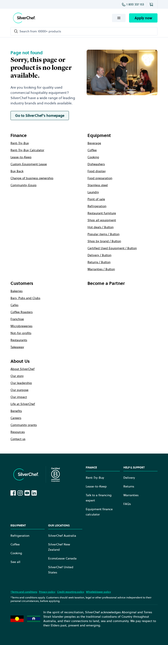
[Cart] (152, 4)
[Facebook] (13, 493)
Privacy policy (47, 592)
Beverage (94, 143)
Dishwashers (96, 164)
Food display (97, 171)
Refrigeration (97, 206)
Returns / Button (99, 262)
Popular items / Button (103, 234)
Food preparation (100, 178)
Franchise (17, 319)
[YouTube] (27, 493)
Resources (17, 432)
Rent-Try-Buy (19, 143)
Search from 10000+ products (40, 31)
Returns (128, 486)
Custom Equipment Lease (28, 164)
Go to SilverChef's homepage (39, 115)
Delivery (129, 477)
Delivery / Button (99, 255)
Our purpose (19, 390)
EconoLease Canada (62, 558)
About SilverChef (22, 369)
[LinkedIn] (34, 493)
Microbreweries (21, 326)
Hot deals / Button (101, 227)
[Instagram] (20, 493)
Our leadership (21, 383)
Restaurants (18, 340)
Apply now (143, 18)
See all (15, 562)
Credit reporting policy (70, 592)
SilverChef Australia (62, 535)
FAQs (127, 504)
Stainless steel (98, 185)
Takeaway (17, 347)
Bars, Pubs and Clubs (25, 298)
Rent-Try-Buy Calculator (27, 150)
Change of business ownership (31, 178)
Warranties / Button (101, 269)
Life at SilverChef (22, 404)
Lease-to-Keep (21, 157)
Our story (17, 376)
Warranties (130, 495)
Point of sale (96, 199)
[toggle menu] (119, 18)
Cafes (14, 305)
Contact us (17, 439)
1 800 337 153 (135, 4)
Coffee (92, 150)
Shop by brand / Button (104, 241)
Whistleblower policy (98, 592)
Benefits (16, 411)
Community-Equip (23, 185)
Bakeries (16, 291)
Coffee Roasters (21, 312)
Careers (15, 418)
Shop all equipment (102, 220)
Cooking (93, 157)
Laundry (93, 192)
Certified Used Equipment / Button (112, 248)
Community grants (23, 425)
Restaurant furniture (102, 213)
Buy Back (16, 171)
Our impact (18, 397)
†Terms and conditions (23, 592)
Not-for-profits (20, 333)
